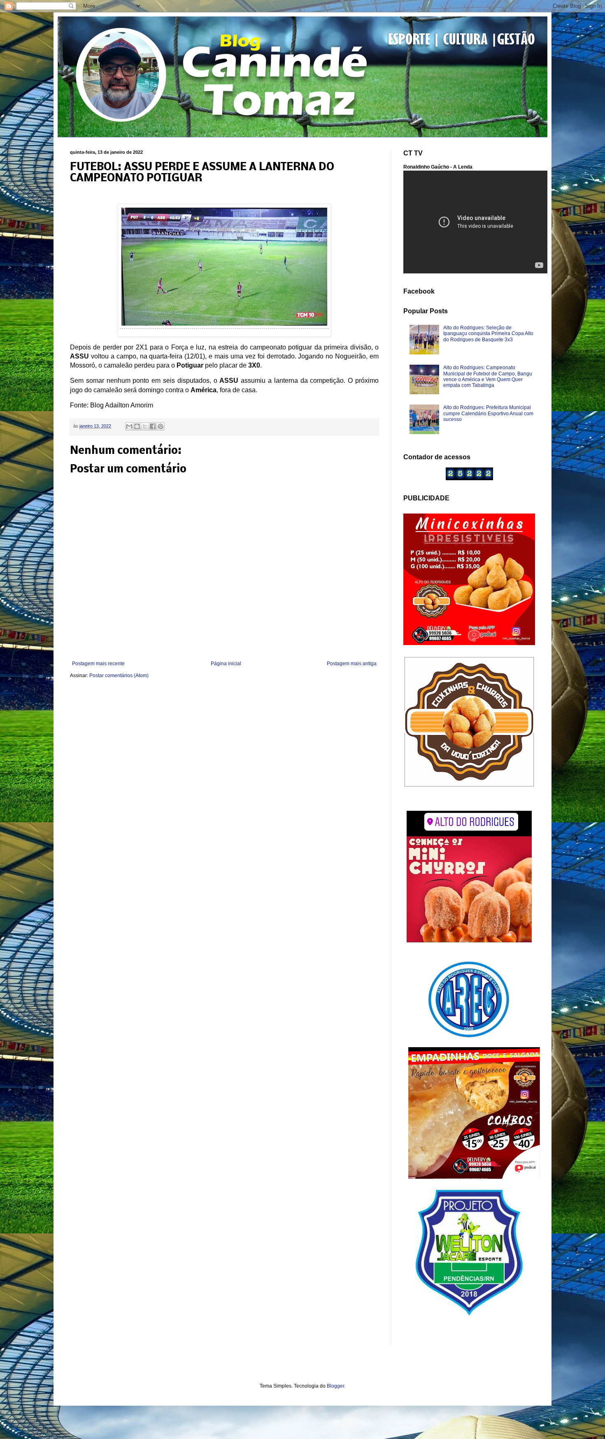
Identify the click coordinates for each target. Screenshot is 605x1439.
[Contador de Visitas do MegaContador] (469, 478)
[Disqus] (224, 794)
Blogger (335, 1386)
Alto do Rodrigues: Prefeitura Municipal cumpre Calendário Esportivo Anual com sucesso (488, 413)
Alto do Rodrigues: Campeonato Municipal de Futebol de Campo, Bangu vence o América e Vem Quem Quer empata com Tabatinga (487, 376)
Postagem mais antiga (352, 663)
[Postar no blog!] (137, 426)
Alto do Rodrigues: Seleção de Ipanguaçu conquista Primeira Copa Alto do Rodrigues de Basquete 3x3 (488, 333)
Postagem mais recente (98, 663)
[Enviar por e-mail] (129, 426)
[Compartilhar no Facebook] (153, 426)
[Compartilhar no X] (145, 426)
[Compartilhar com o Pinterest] (160, 426)
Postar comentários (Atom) (119, 675)
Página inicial (226, 663)
